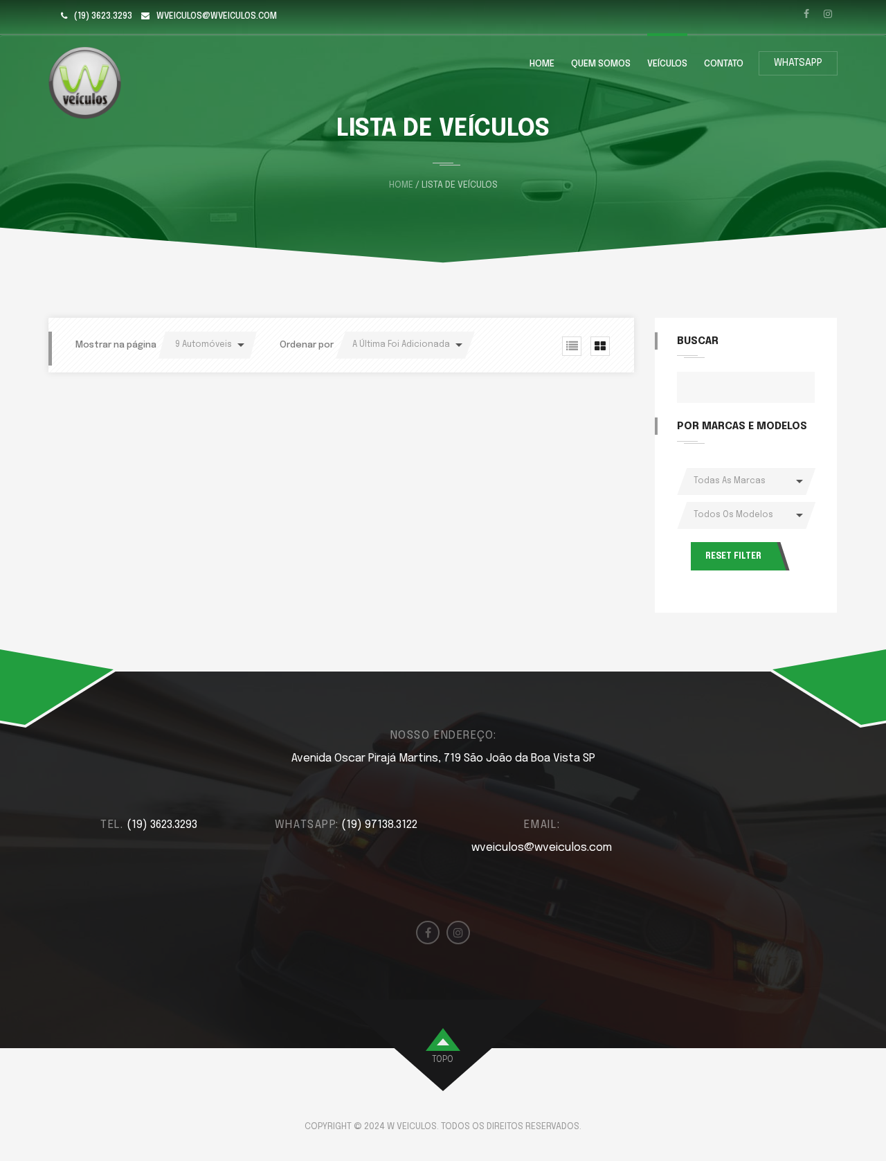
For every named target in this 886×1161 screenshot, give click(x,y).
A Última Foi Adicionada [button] (401, 345)
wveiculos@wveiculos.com (216, 16)
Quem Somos (601, 64)
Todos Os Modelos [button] (733, 515)
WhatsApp (798, 63)
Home (542, 64)
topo (442, 1060)
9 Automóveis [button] (203, 345)
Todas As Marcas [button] (730, 481)
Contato (723, 64)
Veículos (667, 64)
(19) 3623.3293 (103, 16)
